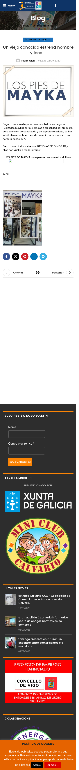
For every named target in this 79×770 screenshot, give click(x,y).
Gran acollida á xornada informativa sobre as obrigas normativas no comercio (43, 621)
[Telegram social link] (43, 256)
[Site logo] (30, 5)
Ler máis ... (53, 765)
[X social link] (15, 256)
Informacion (28, 60)
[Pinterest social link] (24, 256)
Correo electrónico (21, 443)
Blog (48, 39)
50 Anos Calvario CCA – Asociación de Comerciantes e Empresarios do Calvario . (44, 599)
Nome (12, 427)
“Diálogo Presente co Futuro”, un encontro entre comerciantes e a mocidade (40, 642)
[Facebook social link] (55, 5)
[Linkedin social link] (34, 256)
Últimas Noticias (43, 25)
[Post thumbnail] (10, 602)
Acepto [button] (37, 765)
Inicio (26, 25)
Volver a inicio (38, 272)
